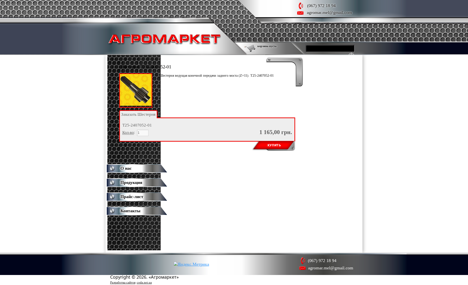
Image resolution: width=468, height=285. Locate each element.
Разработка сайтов (123, 282)
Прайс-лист (131, 196)
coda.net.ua (144, 282)
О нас (126, 168)
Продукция (131, 182)
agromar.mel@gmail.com (329, 12)
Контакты (130, 210)
